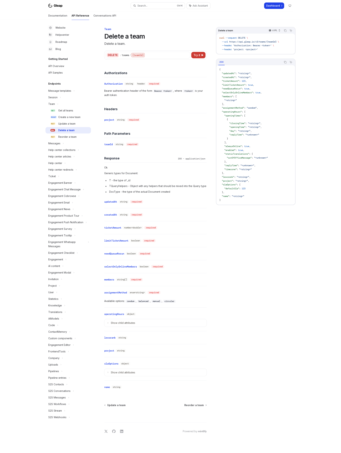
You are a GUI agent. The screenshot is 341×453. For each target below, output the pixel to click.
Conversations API (104, 15)
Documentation (57, 15)
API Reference (80, 15)
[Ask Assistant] (291, 30)
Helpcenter (62, 34)
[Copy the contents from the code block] (285, 30)
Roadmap (61, 41)
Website (60, 27)
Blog (58, 48)
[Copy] (187, 55)
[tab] (221, 62)
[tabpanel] (255, 135)
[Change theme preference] (290, 6)
